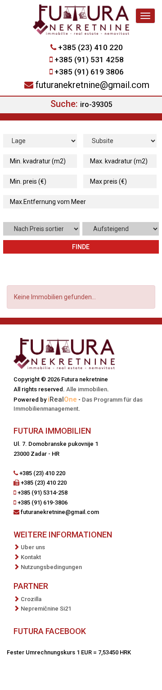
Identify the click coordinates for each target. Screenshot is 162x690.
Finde (81, 246)
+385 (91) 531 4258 (89, 59)
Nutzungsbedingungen (51, 567)
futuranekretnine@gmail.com (92, 84)
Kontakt (31, 557)
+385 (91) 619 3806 (89, 71)
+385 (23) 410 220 (90, 47)
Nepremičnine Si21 (46, 608)
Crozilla (31, 599)
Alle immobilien (86, 389)
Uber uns (33, 547)
